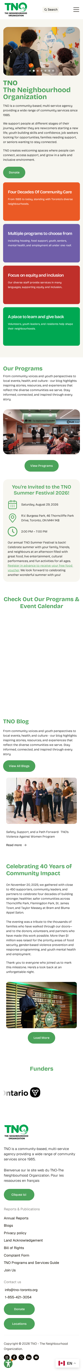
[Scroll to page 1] (29, 71)
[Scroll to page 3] (38, 71)
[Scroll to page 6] (49, 71)
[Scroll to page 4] (41, 71)
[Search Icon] (50, 10)
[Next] (72, 51)
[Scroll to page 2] (34, 71)
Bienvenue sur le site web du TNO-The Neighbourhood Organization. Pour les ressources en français (34, 1175)
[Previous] (11, 51)
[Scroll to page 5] (45, 71)
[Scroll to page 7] (53, 71)
